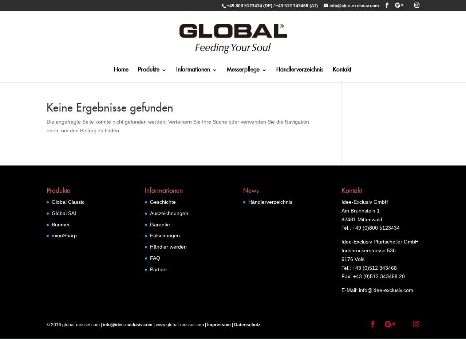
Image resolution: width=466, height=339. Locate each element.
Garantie (160, 224)
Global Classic (68, 202)
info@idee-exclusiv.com (128, 324)
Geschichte (163, 202)
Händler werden (168, 247)
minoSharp (64, 235)
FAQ (155, 258)
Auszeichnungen (169, 213)
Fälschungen (165, 235)
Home (121, 70)
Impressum (219, 324)
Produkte (148, 70)
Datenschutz (247, 324)
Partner (158, 269)
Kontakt (342, 70)
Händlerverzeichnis (299, 70)
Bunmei (60, 224)
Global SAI (64, 213)
